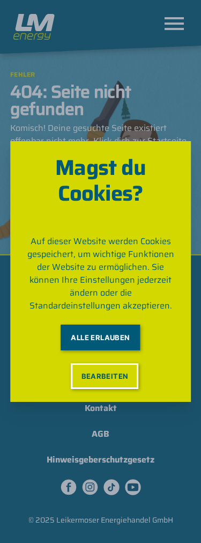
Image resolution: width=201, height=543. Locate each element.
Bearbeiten (105, 376)
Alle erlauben (100, 337)
